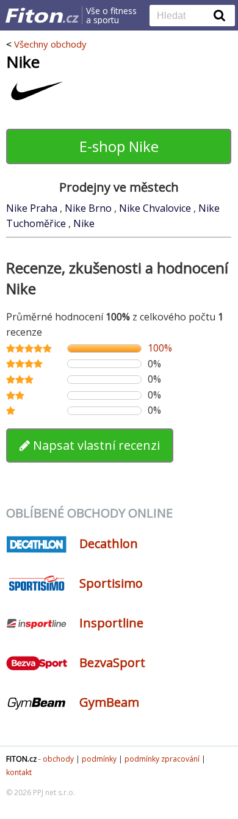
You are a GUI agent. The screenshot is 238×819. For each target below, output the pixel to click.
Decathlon (108, 543)
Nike (84, 223)
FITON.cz (21, 759)
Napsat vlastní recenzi (95, 445)
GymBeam (109, 702)
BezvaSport (112, 662)
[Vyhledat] (219, 15)
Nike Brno (89, 208)
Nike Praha (33, 208)
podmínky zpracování (162, 759)
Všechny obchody (50, 44)
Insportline (111, 623)
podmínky (99, 759)
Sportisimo (111, 583)
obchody (58, 759)
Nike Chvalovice (156, 208)
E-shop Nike (119, 146)
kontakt (19, 772)
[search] (183, 16)
